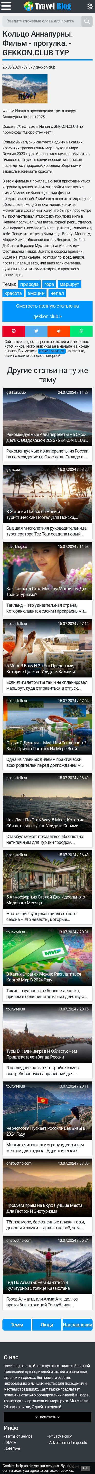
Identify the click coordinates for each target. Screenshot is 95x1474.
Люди (47, 1325)
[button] (13, 331)
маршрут (69, 284)
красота (13, 293)
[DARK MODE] (90, 7)
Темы (17, 1325)
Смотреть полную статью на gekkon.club (47, 311)
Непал (57, 293)
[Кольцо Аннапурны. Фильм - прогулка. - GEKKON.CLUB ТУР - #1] (25, 88)
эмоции (36, 293)
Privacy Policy (60, 1436)
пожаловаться (51, 351)
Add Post (12, 1449)
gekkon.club (45, 67)
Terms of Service (18, 1436)
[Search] (87, 21)
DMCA (10, 1442)
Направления (77, 1325)
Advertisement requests (68, 1442)
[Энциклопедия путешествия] (47, 6)
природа (29, 284)
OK (85, 1468)
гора (49, 284)
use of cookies (61, 1470)
